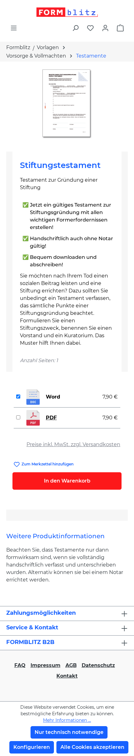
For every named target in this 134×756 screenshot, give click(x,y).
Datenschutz (98, 665)
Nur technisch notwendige (69, 732)
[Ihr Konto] (105, 28)
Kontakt (67, 676)
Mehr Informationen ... (67, 720)
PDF (51, 418)
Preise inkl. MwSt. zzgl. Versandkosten (73, 444)
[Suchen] (75, 28)
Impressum (45, 665)
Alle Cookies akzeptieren (92, 747)
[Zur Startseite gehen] (67, 12)
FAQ (20, 665)
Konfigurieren (31, 747)
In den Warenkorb (67, 481)
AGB (71, 665)
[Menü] (13, 28)
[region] (67, 104)
